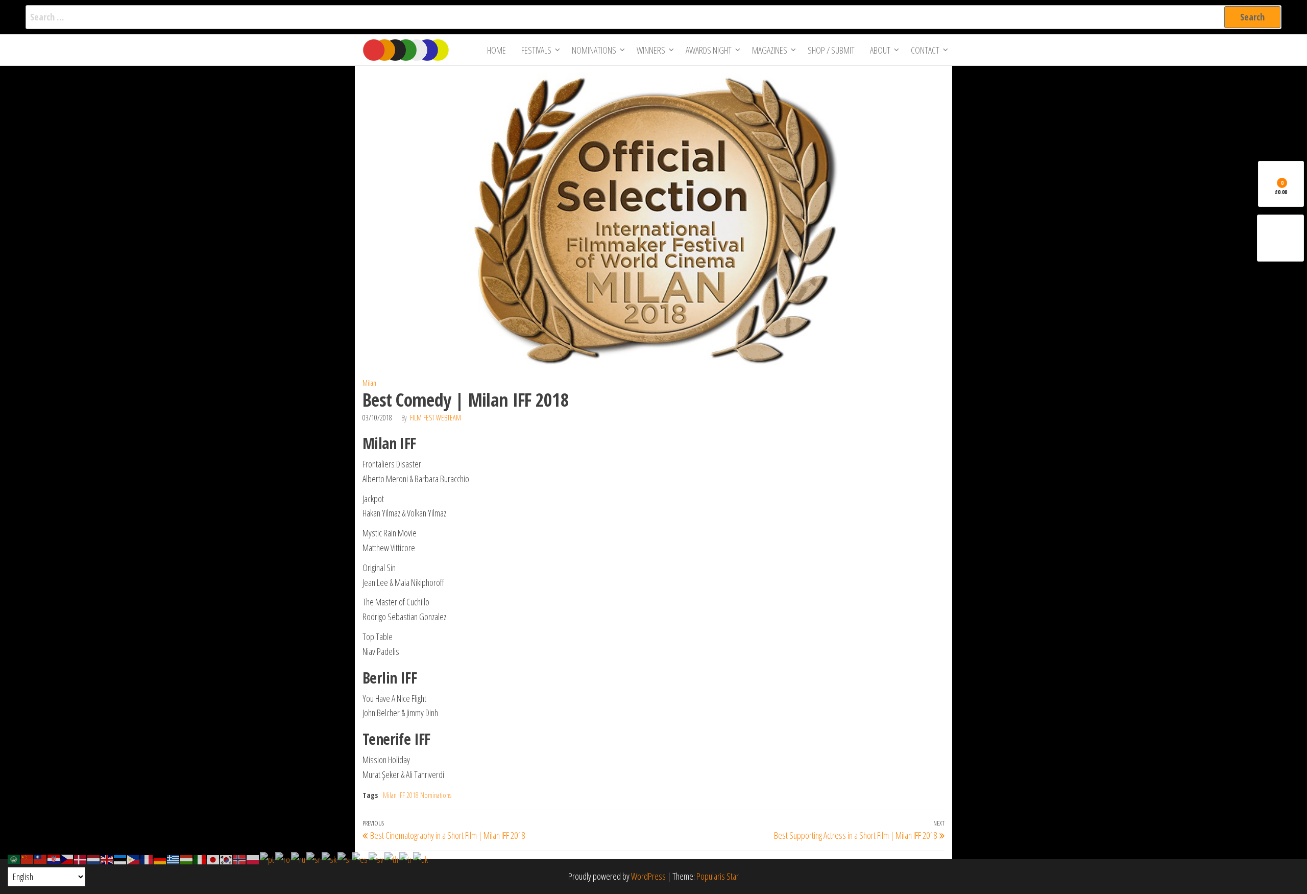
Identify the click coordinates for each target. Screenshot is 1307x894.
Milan (369, 383)
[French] (147, 858)
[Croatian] (54, 858)
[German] (160, 858)
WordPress (648, 876)
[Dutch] (94, 858)
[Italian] (200, 858)
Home (496, 50)
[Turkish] (406, 858)
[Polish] (253, 858)
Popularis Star (717, 876)
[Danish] (80, 858)
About (880, 50)
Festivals (536, 50)
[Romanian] (283, 858)
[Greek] (173, 858)
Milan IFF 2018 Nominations (417, 795)
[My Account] (1280, 238)
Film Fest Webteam (435, 417)
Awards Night (709, 50)
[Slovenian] (344, 858)
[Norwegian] (240, 858)
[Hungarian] (186, 858)
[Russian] (298, 858)
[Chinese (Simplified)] (27, 858)
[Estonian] (120, 858)
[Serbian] (314, 858)
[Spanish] (360, 858)
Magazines (769, 50)
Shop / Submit (831, 50)
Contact (925, 50)
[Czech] (67, 858)
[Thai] (391, 858)
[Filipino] (133, 858)
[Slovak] (329, 858)
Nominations (594, 50)
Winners (651, 50)
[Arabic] (14, 858)
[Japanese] (213, 858)
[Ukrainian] (421, 858)
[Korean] (226, 858)
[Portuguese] (267, 858)
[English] (107, 858)
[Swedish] (376, 858)
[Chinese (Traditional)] (40, 858)
